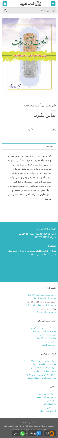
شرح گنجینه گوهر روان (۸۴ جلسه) (42, 378)
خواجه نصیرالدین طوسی (46, 397)
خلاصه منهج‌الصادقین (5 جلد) (44, 312)
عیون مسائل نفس (48, 345)
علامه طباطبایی (49, 404)
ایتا (47, 433)
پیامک (33, 433)
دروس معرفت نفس (48, 335)
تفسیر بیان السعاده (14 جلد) (44, 298)
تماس (16, 433)
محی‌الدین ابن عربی (47, 394)
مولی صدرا (51, 400)
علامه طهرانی (50, 407)
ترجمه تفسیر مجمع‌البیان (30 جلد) (42, 295)
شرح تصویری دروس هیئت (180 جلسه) (40, 361)
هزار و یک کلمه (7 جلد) (46, 338)
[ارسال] (5, 10)
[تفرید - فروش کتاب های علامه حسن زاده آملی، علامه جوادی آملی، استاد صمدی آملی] (30, 3)
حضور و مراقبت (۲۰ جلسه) (45, 371)
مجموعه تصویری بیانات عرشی (43, 328)
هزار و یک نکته (50, 342)
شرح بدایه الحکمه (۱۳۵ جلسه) (43, 368)
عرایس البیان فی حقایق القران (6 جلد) (40, 305)
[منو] (53, 3)
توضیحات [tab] (49, 146)
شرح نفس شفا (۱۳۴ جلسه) (44, 364)
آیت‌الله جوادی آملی (48, 411)
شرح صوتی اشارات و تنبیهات (44, 331)
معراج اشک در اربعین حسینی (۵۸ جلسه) (39, 375)
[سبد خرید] (5, 3)
